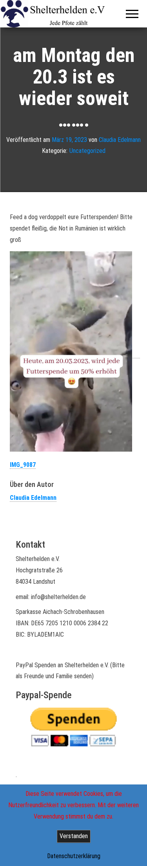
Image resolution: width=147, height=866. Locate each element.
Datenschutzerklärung (73, 856)
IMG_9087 (23, 464)
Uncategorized (87, 150)
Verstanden (74, 836)
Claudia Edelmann (120, 139)
